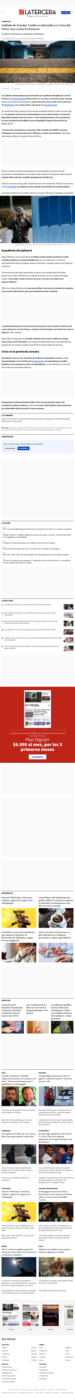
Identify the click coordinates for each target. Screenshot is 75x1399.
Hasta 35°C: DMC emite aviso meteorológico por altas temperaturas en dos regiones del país (36, 555)
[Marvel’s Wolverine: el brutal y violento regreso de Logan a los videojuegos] (19, 918)
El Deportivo (44, 1131)
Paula (41, 1246)
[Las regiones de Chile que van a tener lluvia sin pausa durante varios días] (68, 607)
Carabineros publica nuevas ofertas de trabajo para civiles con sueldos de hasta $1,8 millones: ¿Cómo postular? (61, 1012)
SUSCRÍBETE (37, 757)
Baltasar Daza (9, 38)
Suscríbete (24, 448)
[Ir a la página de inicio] (37, 12)
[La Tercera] (11, 1327)
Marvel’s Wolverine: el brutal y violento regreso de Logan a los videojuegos (17, 900)
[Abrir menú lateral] (3, 12)
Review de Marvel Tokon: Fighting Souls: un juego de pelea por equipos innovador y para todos (18, 1227)
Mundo (4, 1246)
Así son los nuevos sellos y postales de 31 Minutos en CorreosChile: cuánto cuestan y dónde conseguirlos (17, 1170)
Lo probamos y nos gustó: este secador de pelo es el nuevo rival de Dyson (56, 1282)
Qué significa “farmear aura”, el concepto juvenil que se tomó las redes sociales (29, 630)
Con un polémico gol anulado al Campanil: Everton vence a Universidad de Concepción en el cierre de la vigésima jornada (56, 1170)
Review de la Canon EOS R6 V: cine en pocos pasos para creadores (18, 1236)
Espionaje (12, 428)
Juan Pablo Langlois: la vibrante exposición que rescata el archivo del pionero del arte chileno (54, 1237)
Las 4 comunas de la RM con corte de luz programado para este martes (37, 1009)
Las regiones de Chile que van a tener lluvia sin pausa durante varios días (27, 605)
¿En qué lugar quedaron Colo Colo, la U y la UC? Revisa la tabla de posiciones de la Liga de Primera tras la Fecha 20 (55, 1138)
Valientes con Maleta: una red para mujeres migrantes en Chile (54, 1251)
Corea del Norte (22, 428)
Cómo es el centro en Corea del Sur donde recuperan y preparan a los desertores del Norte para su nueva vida (36, 420)
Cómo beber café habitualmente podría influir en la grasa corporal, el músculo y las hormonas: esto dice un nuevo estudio (31, 622)
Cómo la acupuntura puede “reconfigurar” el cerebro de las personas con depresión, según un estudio (31, 647)
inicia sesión (10, 448)
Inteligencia (51, 430)
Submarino (35, 430)
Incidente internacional (34, 428)
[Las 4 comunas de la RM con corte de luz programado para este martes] (37, 1027)
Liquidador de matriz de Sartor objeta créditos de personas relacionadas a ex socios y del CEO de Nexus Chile (56, 1122)
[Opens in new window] (50, 1327)
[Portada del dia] (37, 727)
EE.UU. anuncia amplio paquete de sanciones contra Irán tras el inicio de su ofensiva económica (37, 529)
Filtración (59, 430)
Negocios (42, 1073)
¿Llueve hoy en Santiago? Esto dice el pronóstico (15, 1179)
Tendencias (6, 21)
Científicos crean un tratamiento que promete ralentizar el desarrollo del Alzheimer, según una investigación (33, 639)
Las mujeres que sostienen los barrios (52, 1290)
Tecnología (6, 1189)
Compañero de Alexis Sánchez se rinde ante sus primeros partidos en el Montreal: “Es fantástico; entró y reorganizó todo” (56, 1180)
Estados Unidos (48, 428)
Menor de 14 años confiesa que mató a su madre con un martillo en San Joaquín (31, 549)
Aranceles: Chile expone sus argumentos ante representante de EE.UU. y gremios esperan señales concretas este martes (55, 1112)
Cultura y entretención (48, 1189)
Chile (4, 1073)
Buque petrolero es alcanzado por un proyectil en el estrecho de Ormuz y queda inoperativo (19, 1291)
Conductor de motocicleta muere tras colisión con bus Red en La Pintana (29, 543)
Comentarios (17, 89)
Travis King (27, 430)
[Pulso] (30, 1327)
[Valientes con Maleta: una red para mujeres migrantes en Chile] (56, 1267)
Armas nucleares (59, 428)
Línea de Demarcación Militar (13, 430)
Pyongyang (43, 430)
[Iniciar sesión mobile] (72, 12)
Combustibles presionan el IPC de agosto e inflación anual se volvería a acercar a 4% (55, 1078)
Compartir (6, 89)
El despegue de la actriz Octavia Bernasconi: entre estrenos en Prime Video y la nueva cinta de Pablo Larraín (55, 1196)
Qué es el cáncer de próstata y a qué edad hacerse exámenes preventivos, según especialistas (30, 614)
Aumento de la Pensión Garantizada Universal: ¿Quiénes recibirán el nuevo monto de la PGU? (12, 1010)
